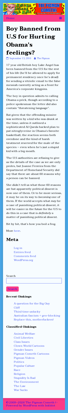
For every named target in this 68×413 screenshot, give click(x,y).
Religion (19, 373)
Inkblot (50, 405)
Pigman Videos (24, 357)
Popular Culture (24, 365)
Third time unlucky (27, 311)
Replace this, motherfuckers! (33, 319)
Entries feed (22, 252)
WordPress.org (23, 260)
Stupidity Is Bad (24, 377)
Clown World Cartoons (29, 345)
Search (11, 275)
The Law (20, 386)
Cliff (17, 307)
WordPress (30, 405)
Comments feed (25, 256)
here (17, 230)
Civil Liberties (23, 337)
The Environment (26, 381)
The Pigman (43, 58)
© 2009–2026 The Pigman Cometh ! (31, 402)
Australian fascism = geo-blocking (37, 315)
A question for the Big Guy (32, 303)
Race (17, 369)
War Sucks (21, 390)
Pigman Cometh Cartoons (31, 353)
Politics (19, 361)
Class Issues (22, 341)
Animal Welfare (24, 333)
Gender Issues (23, 349)
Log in (18, 247)
